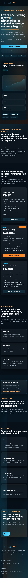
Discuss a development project (11, 391)
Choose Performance (14, 291)
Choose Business (14, 255)
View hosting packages (14, 46)
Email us (6, 533)
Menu (25, 2)
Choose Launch (14, 219)
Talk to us (14, 51)
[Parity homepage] (8, 2)
